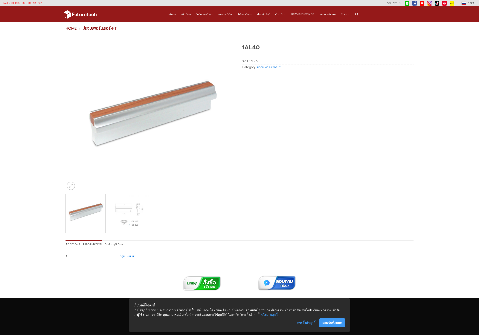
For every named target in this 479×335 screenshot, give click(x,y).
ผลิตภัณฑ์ (186, 14)
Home (71, 28)
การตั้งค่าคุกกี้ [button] (306, 323)
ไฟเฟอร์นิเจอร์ (245, 14)
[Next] (228, 116)
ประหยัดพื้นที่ (263, 14)
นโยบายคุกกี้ (269, 314)
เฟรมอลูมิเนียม (225, 14)
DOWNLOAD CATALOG (302, 14)
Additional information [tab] (83, 244)
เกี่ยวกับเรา (280, 14)
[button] (356, 14)
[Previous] (73, 116)
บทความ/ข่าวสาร (327, 14)
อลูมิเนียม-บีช (127, 256)
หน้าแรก (172, 14)
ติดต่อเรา (345, 14)
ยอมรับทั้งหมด (332, 323)
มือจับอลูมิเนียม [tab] (114, 244)
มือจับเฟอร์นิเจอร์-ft (100, 28)
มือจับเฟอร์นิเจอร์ (204, 14)
